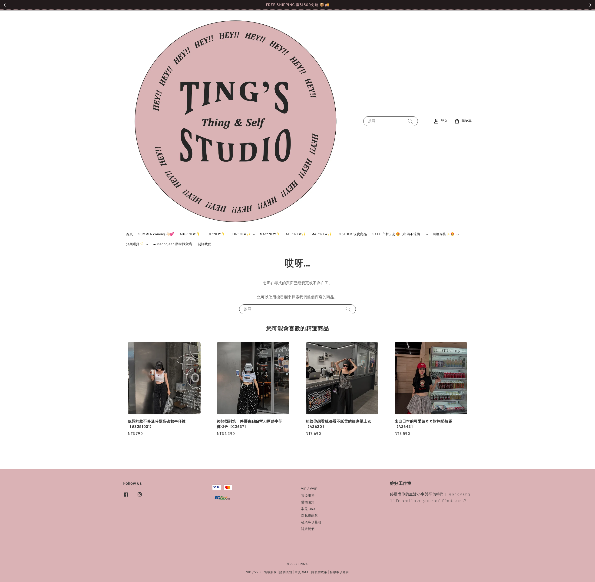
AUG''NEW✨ (190, 234)
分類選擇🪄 (135, 244)
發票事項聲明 (311, 522)
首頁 (129, 234)
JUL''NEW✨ (215, 234)
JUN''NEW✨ (241, 234)
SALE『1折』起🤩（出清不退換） (397, 234)
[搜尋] (410, 121)
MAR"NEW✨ (321, 234)
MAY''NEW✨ (270, 234)
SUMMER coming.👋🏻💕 (156, 234)
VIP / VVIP (309, 489)
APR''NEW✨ (296, 234)
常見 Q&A (308, 509)
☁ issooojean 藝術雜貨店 (172, 244)
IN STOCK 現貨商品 (352, 234)
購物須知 (307, 502)
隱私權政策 (309, 516)
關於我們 (204, 244)
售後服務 (307, 496)
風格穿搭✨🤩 (444, 234)
